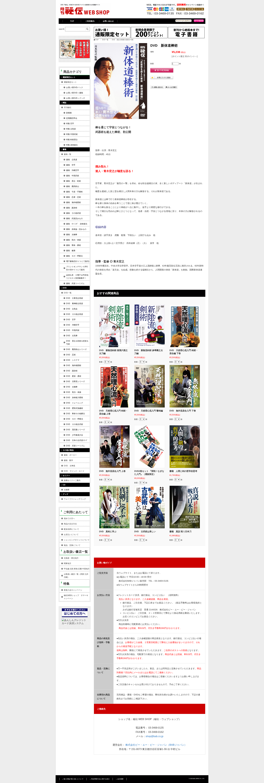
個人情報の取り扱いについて (73, 779)
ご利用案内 (90, 21)
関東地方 (67, 563)
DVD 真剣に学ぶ (107, 531)
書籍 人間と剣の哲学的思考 (183, 471)
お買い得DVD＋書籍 (74, 93)
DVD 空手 (71, 319)
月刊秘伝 (67, 107)
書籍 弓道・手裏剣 (74, 192)
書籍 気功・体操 (73, 240)
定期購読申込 (71, 118)
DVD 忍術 (71, 355)
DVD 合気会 (71, 309)
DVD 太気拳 (71, 336)
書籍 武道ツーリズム (75, 283)
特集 (66, 583)
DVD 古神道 (69, 466)
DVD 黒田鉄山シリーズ (76, 349)
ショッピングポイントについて (77, 540)
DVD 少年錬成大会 (74, 435)
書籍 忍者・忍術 (73, 197)
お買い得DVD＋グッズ (75, 98)
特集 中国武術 (72, 134)
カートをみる (198, 21)
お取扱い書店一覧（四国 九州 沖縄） (76, 575)
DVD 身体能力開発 (74, 397)
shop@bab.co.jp (154, 736)
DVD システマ (72, 360)
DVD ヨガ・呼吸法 (74, 419)
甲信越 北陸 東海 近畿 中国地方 (77, 569)
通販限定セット (70, 82)
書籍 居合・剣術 (73, 181)
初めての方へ (69, 518)
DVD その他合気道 (74, 314)
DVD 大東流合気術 (74, 298)
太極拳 (66, 490)
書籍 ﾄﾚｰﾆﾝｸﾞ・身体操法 (76, 224)
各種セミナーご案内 (72, 480)
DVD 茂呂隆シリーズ (75, 430)
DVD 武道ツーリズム (75, 446)
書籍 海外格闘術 (73, 202)
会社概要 (120, 779)
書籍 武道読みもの (74, 218)
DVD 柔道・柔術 (73, 376)
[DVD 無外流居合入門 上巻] (114, 446)
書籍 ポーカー (70, 455)
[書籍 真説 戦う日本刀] (184, 507)
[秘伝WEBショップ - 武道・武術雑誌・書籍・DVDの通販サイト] (85, 14)
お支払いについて (71, 534)
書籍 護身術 (71, 208)
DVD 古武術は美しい (145, 531)
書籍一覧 (67, 154)
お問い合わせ (108, 21)
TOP (72, 21)
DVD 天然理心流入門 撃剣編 (148, 410)
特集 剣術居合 (72, 140)
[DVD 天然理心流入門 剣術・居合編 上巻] (114, 386)
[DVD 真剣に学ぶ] (114, 507)
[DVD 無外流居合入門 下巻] (184, 386)
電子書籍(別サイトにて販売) (77, 261)
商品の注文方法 (70, 524)
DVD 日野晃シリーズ (75, 381)
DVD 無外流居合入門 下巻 (182, 410)
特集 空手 (70, 123)
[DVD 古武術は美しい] (149, 507)
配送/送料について (71, 529)
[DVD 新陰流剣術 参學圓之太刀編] (149, 325)
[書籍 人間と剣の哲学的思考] (184, 446)
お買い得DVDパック (74, 87)
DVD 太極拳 (71, 387)
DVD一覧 (105, 40)
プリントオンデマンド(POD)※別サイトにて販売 (77, 268)
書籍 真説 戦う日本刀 (180, 531)
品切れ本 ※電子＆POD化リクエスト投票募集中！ (77, 276)
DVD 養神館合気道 (74, 303)
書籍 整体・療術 (73, 245)
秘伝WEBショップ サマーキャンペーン (76, 597)
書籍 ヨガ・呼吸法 (74, 256)
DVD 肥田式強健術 (74, 408)
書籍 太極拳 (71, 234)
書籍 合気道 (71, 160)
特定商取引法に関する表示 (100, 779)
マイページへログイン (183, 21)
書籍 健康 (70, 251)
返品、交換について (72, 545)
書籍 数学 (68, 460)
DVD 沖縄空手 (72, 325)
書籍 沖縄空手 (72, 170)
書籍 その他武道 (73, 213)
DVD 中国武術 (72, 330)
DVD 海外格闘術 (73, 365)
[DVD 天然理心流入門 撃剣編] (149, 386)
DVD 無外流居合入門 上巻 (112, 471)
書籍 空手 (70, 165)
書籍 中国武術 (72, 176)
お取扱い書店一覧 (75, 551)
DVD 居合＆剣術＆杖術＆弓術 (122, 40)
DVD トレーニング (74, 403)
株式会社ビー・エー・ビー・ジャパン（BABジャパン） (156, 745)
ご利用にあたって (75, 512)
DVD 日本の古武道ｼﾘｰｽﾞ (77, 440)
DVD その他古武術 (74, 424)
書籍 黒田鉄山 (72, 186)
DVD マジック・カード (74, 471)
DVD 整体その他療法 (75, 414)
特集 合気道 (71, 129)
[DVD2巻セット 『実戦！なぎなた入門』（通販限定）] (149, 446)
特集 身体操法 (72, 145)
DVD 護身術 (71, 371)
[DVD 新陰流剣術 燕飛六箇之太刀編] (114, 325)
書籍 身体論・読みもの (76, 229)
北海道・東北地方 (71, 558)
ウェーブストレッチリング (75, 499)
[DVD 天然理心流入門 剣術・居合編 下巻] (184, 325)
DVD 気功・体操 (73, 392)
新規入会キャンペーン (73, 590)
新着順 (69, 113)
